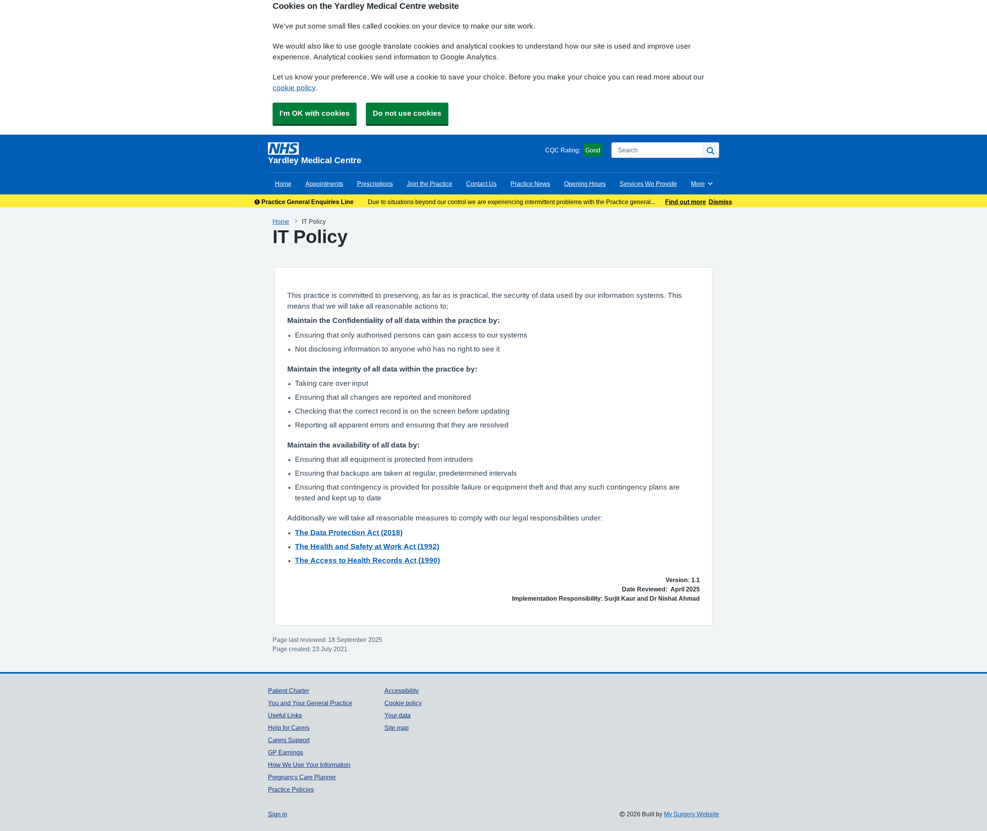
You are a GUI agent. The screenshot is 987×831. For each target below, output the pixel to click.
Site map (396, 728)
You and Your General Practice (310, 703)
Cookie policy (403, 703)
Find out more (685, 202)
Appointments (324, 184)
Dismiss (720, 202)
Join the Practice (429, 184)
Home (283, 184)
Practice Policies (291, 789)
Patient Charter (288, 690)
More (702, 184)
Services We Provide (648, 184)
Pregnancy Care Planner (302, 777)
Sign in (277, 814)
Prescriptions (375, 184)
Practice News (530, 184)
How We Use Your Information (309, 765)
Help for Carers (289, 728)
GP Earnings (285, 752)
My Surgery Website (691, 814)
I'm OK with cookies (315, 113)
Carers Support (289, 740)
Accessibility (401, 690)
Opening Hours (585, 184)
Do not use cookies (407, 113)
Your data (397, 715)
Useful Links (285, 715)
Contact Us (481, 184)
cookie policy (294, 87)
